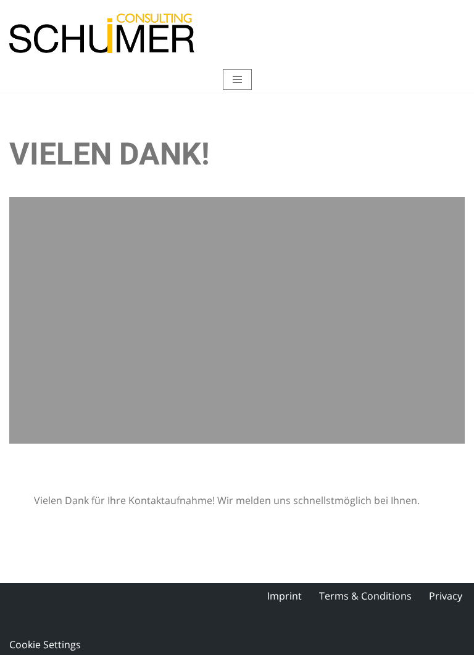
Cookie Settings (45, 644)
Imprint (284, 596)
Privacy (445, 596)
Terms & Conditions (365, 596)
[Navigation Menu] (237, 79)
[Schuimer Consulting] (101, 33)
